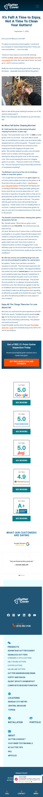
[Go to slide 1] (19, 575)
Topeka (11, 710)
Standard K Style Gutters (20, 658)
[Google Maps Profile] (29, 615)
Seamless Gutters (18, 655)
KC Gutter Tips (15, 747)
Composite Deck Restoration (22, 685)
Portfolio (35, 722)
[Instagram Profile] (14, 615)
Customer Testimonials (20, 743)
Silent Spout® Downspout (21, 681)
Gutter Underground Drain (21, 673)
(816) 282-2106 (23, 626)
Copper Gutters (15, 665)
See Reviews (21, 403)
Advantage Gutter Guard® (21, 650)
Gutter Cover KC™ (17, 739)
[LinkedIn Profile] (24, 615)
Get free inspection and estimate (21, 362)
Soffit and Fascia (16, 677)
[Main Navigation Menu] (37, 6)
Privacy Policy (21, 773)
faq (10, 751)
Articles (12, 755)
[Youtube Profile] (34, 615)
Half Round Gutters (17, 662)
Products (13, 647)
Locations (14, 698)
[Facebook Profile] (8, 615)
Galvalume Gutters (16, 669)
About (11, 735)
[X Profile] (19, 615)
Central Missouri (17, 706)
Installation (15, 722)
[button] (42, 775)
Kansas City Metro (17, 701)
